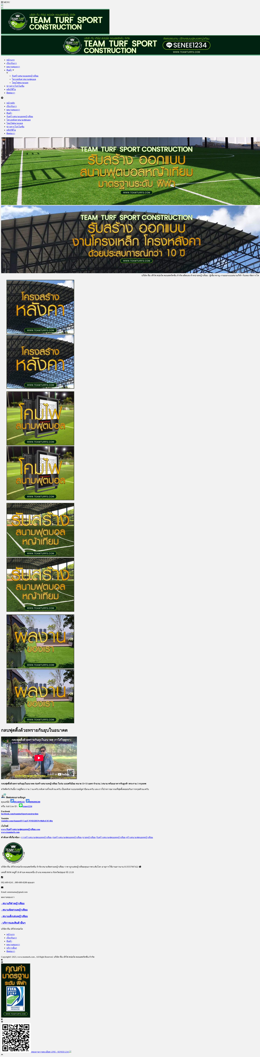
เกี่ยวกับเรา (11, 63)
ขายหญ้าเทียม (89, 837)
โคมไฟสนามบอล (20, 82)
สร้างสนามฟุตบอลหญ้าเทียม (139, 837)
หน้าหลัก (10, 103)
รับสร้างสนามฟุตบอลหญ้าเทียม (111, 837)
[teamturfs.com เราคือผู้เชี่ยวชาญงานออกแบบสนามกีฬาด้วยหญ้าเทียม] (55, 34)
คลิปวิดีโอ (11, 89)
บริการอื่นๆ (11, 948)
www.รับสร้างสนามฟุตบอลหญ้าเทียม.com (20, 829)
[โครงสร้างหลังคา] (130, 334)
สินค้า (9, 70)
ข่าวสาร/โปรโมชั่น (15, 86)
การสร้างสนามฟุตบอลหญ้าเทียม (36, 837)
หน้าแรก (10, 60)
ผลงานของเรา (13, 67)
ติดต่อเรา (10, 93)
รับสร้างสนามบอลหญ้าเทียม (25, 76)
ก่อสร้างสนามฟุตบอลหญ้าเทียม (67, 837)
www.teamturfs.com (10, 832)
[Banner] (130, 446)
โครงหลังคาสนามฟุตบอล (24, 79)
